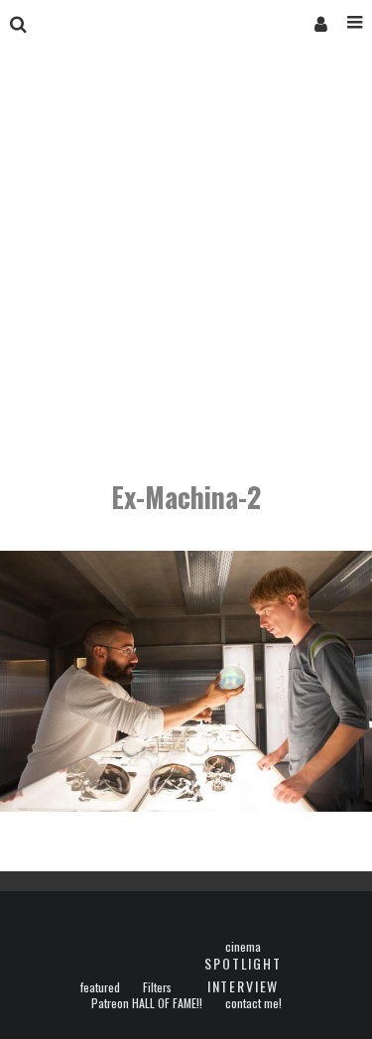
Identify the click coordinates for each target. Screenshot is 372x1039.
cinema (243, 947)
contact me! (253, 1003)
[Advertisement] (186, 266)
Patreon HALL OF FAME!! (146, 1003)
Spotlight (242, 963)
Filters (157, 987)
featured (100, 987)
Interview (243, 985)
